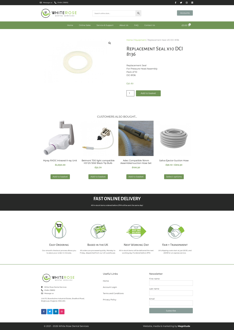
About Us (123, 25)
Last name (154, 289)
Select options (174, 176)
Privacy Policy (109, 299)
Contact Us (149, 25)
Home (70, 25)
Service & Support (105, 25)
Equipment (140, 40)
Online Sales (85, 25)
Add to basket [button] (60, 176)
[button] (109, 43)
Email (152, 299)
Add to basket (148, 93)
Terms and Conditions (113, 293)
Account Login (110, 287)
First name (154, 279)
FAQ (136, 25)
